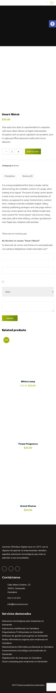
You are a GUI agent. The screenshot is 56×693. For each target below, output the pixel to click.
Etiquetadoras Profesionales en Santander (22, 632)
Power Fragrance (28, 443)
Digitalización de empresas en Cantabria (21, 657)
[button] (52, 23)
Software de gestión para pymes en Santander (25, 635)
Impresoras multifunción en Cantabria (20, 628)
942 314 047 (14, 598)
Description (10, 176)
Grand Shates (28, 506)
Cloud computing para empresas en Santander (25, 661)
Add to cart (33, 151)
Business (15, 165)
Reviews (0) (28, 176)
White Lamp (28, 381)
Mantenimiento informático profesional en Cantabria (27, 646)
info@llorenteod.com (17, 604)
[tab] (10, 176)
